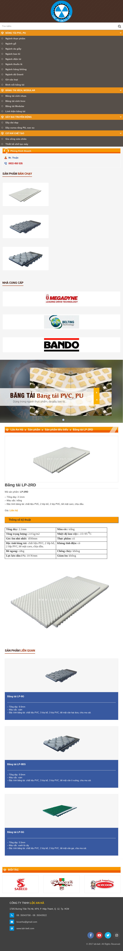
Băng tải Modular (14, 106)
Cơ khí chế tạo (14, 133)
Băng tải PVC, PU (15, 33)
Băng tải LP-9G (15, 696)
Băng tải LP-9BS (16, 764)
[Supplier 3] (61, 299)
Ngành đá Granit (14, 74)
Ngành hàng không (16, 69)
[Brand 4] (61, 884)
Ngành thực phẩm (15, 38)
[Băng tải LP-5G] (61, 811)
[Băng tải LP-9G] (25, 226)
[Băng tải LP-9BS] (25, 259)
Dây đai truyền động (18, 117)
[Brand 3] (20, 884)
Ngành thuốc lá (13, 64)
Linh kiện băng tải (15, 111)
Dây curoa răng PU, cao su (19, 127)
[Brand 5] (102, 884)
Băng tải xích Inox (15, 101)
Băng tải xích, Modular (20, 90)
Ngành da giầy (13, 48)
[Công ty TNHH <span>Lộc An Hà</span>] (61, 11)
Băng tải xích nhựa (15, 96)
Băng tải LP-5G (15, 832)
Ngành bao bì (12, 54)
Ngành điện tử (13, 59)
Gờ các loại (11, 79)
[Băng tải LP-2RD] (25, 194)
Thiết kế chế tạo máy (16, 144)
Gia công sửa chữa (15, 139)
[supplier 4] (61, 321)
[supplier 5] (61, 345)
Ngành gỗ (10, 43)
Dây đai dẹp (11, 122)
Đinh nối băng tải (14, 84)
